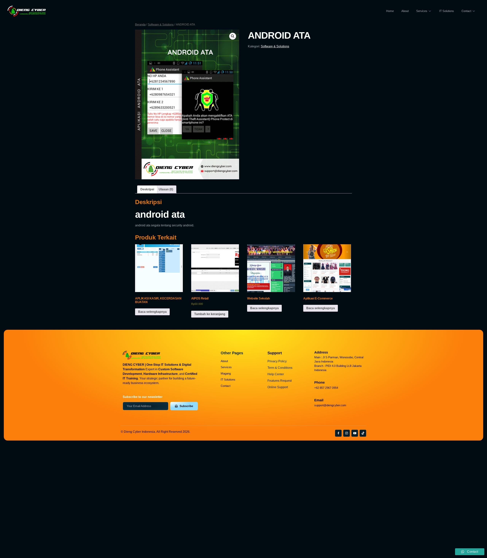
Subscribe (186, 406)
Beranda (140, 24)
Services (421, 11)
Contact (466, 11)
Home (390, 11)
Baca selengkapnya (152, 311)
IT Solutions (446, 11)
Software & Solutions (161, 24)
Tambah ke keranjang (209, 314)
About (405, 11)
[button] (232, 36)
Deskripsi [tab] (147, 189)
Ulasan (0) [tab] (166, 189)
